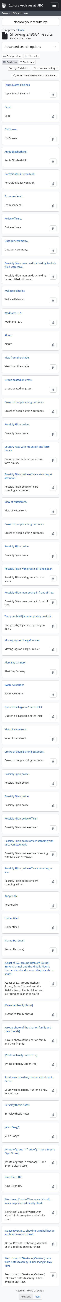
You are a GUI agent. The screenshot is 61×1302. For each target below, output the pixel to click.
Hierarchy (33, 56)
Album (8, 335)
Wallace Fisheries (15, 290)
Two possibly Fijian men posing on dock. (28, 616)
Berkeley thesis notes (17, 1105)
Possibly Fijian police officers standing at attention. (28, 476)
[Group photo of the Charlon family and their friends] (28, 1029)
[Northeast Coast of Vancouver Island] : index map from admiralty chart (28, 1201)
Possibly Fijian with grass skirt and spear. (29, 568)
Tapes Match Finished (17, 85)
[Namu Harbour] (14, 940)
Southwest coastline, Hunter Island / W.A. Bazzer (29, 1079)
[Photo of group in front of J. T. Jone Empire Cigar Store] (30, 1151)
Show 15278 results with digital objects (37, 75)
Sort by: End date (18, 68)
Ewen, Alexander (14, 685)
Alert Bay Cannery (15, 662)
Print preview (13, 56)
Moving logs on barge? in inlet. (22, 640)
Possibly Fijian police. (17, 424)
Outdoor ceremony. (16, 241)
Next (37, 1296)
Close (21, 30)
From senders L (14, 196)
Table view (28, 62)
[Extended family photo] (19, 1005)
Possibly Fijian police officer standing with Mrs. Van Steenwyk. (29, 842)
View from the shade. (17, 357)
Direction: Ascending (44, 68)
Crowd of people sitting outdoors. (24, 402)
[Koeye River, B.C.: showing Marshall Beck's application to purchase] (30, 1232)
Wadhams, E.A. (13, 313)
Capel (8, 107)
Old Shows (11, 129)
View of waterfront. (16, 502)
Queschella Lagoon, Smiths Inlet (23, 707)
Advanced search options (23, 47)
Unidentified (12, 918)
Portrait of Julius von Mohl (20, 174)
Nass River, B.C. (14, 1177)
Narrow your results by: (31, 22)
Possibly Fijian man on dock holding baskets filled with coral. (30, 265)
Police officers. (13, 218)
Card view (11, 62)
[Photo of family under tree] (21, 1055)
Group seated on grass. (18, 380)
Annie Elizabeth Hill (16, 151)
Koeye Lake (11, 896)
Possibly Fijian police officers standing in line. (28, 870)
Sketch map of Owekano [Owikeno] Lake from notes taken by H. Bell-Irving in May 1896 (28, 1261)
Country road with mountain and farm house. (27, 448)
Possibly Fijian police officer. (21, 818)
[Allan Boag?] (12, 1127)
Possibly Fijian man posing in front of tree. (29, 592)
